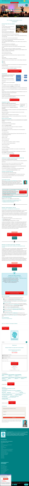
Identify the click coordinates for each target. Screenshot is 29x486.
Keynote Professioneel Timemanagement (6, 450)
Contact (2, 448)
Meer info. (14, 368)
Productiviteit (7, 323)
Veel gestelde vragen (4, 451)
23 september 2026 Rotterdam (18, 375)
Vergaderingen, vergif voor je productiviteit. (8, 201)
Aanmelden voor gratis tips (4, 453)
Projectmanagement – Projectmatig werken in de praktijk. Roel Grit (11, 208)
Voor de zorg (2, 473)
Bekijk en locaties (14, 367)
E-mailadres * (5, 411)
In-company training (8, 391)
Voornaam (4, 414)
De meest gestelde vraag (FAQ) (6, 395)
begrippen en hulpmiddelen (18, 395)
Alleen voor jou (3, 465)
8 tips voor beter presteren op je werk (6, 397)
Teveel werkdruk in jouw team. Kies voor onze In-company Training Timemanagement (14, 234)
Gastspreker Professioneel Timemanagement (7, 449)
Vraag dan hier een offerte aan (7, 310)
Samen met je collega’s (4, 466)
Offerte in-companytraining (5, 328)
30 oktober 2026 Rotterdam (24, 378)
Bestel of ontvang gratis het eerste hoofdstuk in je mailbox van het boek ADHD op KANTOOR (14, 293)
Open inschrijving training (8, 389)
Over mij (2, 443)
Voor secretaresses (3, 471)
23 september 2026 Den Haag (5, 378)
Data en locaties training (4, 445)
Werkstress (15, 323)
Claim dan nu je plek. (14, 194)
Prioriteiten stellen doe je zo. (23, 393)
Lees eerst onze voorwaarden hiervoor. (7, 318)
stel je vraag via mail (14, 315)
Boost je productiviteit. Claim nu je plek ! (23, 192)
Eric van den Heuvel (8, 180)
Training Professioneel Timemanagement (9, 191)
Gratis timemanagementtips (4, 452)
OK (12, 484)
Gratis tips (3, 323)
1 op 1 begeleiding (3, 467)
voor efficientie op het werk (12, 395)
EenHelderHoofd (14, 180)
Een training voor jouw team (14, 99)
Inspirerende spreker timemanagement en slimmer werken (13, 393)
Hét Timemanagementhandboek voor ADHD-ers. (17, 0)
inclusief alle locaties (5, 380)
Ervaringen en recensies (4, 393)
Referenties (2, 446)
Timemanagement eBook (12, 312)
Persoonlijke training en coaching (18, 391)
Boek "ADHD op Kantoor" (6, 0)
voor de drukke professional (14, 397)
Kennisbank (2, 455)
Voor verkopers (3, 472)
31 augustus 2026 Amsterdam (5, 375)
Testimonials (2, 457)
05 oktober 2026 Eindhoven (18, 378)
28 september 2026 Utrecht (11, 378)
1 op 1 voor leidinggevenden (5, 469)
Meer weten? (21, 106)
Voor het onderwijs (3, 468)
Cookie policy (22, 483)
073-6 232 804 (9, 315)
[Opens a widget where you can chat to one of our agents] (26, 485)
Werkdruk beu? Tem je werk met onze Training (14, 71)
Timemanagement (11, 323)
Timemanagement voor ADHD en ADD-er (6, 399)
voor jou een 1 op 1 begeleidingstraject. (14, 304)
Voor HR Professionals (4, 470)
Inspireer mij (14, 417)
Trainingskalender (4, 373)
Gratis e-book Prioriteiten (4, 454)
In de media (2, 456)
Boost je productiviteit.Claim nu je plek (14, 363)
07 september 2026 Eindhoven (11, 375)
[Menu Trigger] (26, 5)
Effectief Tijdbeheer (3, 447)
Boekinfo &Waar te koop (14, 238)
